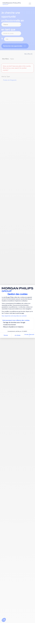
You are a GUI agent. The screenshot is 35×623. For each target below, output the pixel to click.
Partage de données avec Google (14, 322)
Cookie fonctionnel (9, 325)
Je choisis (17, 335)
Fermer (6, 335)
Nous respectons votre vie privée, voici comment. (14, 316)
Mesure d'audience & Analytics (13, 327)
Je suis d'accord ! (29, 335)
